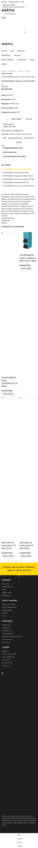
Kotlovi (27, 71)
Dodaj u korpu (16, 119)
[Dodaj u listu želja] (13, 374)
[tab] (4, 138)
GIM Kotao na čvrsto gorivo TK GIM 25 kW (8, 545)
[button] (8, 394)
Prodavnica (12, 71)
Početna (4, 71)
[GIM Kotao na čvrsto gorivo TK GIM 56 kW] (28, 466)
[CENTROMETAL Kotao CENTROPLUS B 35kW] (10, 301)
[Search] (19, 40)
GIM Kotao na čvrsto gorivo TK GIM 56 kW (26, 545)
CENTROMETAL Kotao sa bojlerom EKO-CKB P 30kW (27, 258)
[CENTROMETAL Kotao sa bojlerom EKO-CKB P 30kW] (28, 240)
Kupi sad (29, 119)
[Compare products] (19, 21)
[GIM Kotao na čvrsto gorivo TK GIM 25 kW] (10, 466)
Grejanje (21, 71)
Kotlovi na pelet (6, 73)
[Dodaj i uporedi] (3, 374)
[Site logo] (8, 10)
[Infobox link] (19, 5)
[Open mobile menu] (19, 36)
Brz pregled (8, 374)
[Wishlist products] (19, 25)
